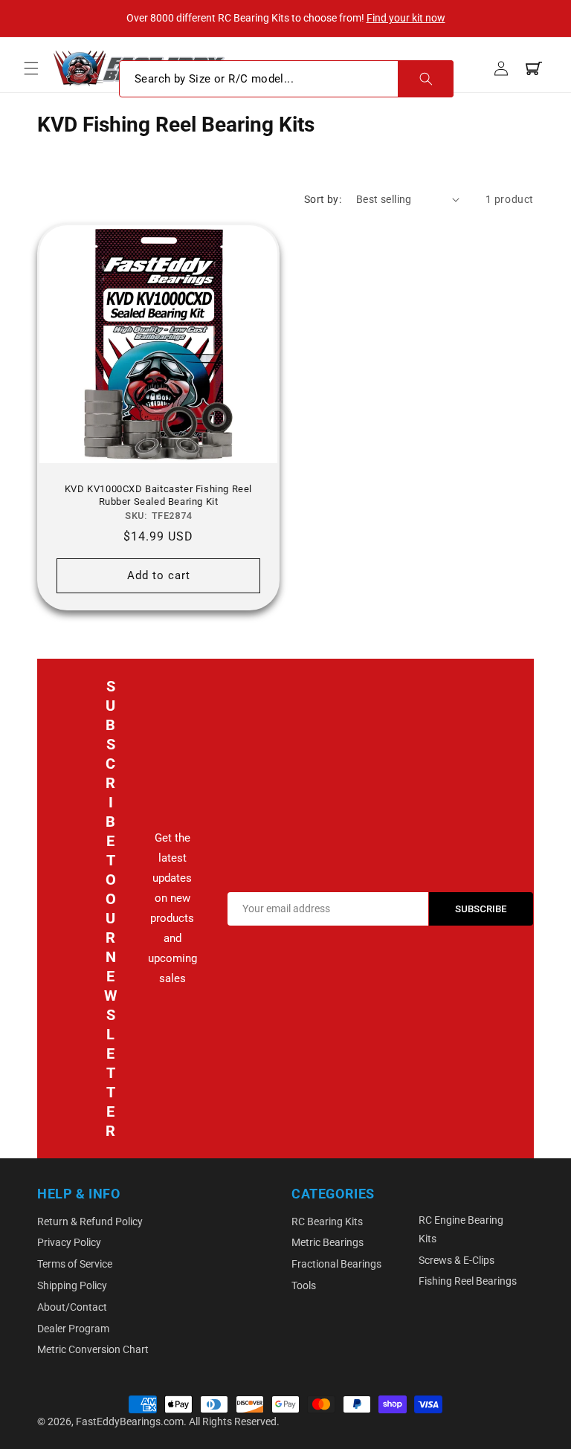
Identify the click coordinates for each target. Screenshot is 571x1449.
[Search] (426, 78)
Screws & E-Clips (456, 1260)
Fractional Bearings (336, 1264)
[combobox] (286, 78)
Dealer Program (73, 1329)
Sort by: (322, 199)
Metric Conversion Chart (93, 1349)
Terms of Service (74, 1264)
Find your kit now (406, 18)
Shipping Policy (72, 1285)
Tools (303, 1285)
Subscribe (481, 908)
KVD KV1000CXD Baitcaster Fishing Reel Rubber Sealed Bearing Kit (158, 495)
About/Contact (72, 1307)
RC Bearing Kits (327, 1221)
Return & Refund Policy (90, 1221)
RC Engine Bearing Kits (461, 1229)
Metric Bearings (327, 1242)
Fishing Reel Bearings (468, 1281)
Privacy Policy (69, 1242)
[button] (31, 68)
